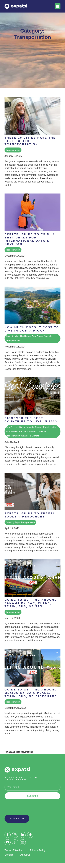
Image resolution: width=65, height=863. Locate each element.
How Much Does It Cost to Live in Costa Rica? (32, 329)
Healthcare (25, 336)
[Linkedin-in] (23, 835)
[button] (57, 6)
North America (30, 431)
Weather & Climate (30, 436)
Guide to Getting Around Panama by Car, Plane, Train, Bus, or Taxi (31, 603)
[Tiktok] (30, 835)
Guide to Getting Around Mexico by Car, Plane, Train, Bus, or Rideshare (31, 693)
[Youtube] (8, 842)
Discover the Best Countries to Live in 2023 (31, 420)
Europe (38, 427)
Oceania (42, 431)
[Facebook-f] (8, 835)
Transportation (13, 150)
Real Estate (37, 336)
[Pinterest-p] (15, 842)
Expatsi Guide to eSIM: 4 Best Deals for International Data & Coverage (30, 239)
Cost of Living (12, 336)
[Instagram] (15, 835)
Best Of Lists (12, 427)
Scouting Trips (13, 522)
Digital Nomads (26, 427)
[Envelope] (23, 842)
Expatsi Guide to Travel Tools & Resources (30, 515)
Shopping (48, 336)
